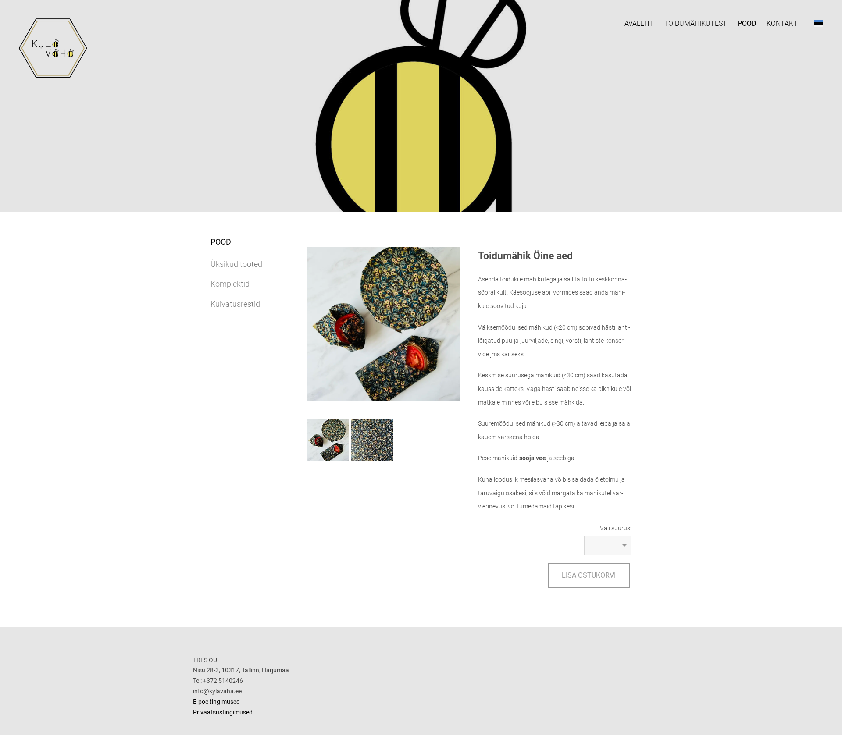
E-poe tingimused (216, 701)
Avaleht (638, 23)
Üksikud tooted (236, 264)
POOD (747, 23)
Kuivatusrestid (235, 304)
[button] (818, 23)
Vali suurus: (616, 528)
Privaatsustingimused (223, 712)
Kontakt (782, 23)
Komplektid (230, 283)
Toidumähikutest (695, 23)
